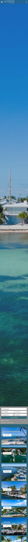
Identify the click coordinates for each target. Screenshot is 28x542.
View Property (7, 435)
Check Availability (14, 417)
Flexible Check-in (5, 420)
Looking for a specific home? (7, 422)
